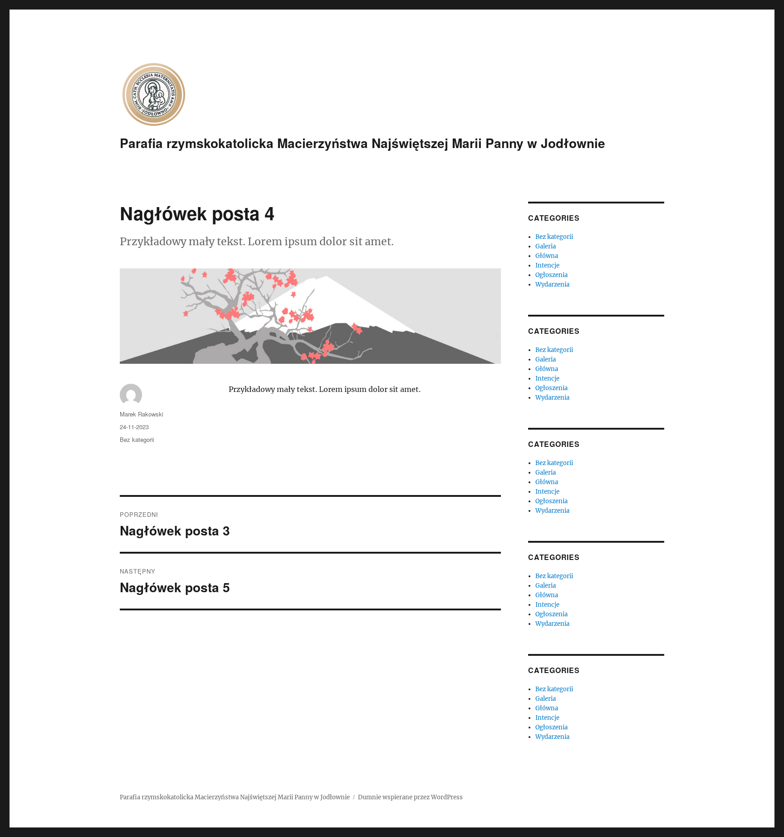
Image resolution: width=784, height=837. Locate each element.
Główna (546, 256)
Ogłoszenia (551, 275)
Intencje (547, 265)
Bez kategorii (137, 439)
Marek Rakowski (141, 414)
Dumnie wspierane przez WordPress (410, 797)
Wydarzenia (552, 284)
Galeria (545, 246)
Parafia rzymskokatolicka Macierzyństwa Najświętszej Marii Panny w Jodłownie (362, 143)
